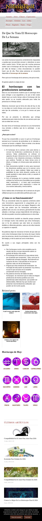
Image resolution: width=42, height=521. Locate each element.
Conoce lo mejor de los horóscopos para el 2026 (21, 500)
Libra (29, 20)
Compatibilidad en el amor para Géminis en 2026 (20, 480)
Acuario (9, 16)
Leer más (27, 517)
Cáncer (22, 16)
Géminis (17, 20)
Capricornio (31, 16)
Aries (16, 16)
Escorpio (9, 20)
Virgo (29, 24)
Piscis (8, 24)
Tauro (23, 24)
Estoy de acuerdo (16, 517)
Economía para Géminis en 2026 (15, 459)
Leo (23, 20)
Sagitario (15, 24)
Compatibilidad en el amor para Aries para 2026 (20, 438)
